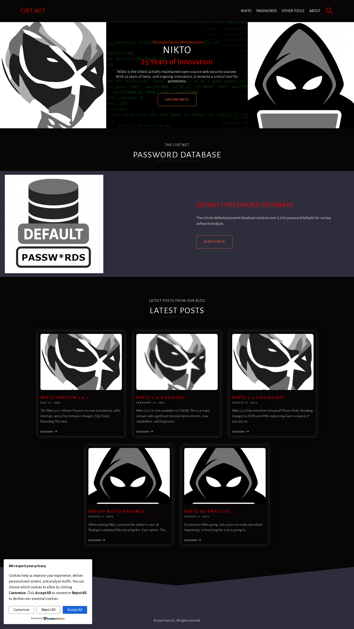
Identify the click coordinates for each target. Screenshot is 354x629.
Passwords (266, 11)
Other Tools (293, 11)
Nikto (246, 11)
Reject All (48, 610)
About (314, 11)
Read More (46, 431)
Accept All (74, 610)
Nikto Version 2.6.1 (64, 397)
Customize (21, 610)
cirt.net (33, 11)
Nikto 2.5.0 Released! (258, 397)
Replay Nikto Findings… (118, 511)
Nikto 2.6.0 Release (160, 397)
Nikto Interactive (207, 511)
